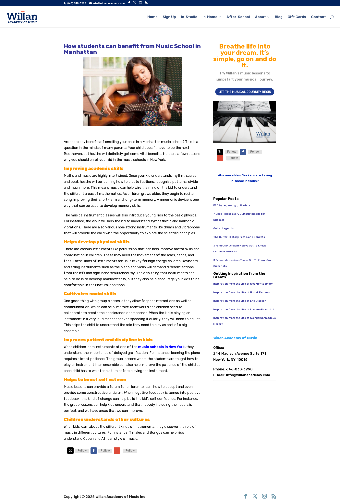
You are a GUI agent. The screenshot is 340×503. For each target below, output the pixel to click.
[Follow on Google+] (117, 450)
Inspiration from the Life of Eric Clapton (239, 300)
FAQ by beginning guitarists (231, 205)
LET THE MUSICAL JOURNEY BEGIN (244, 92)
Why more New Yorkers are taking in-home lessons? (244, 178)
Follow (82, 450)
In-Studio (189, 17)
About (260, 17)
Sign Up (169, 17)
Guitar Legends (223, 228)
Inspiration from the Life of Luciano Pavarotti (243, 309)
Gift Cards (297, 17)
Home (152, 17)
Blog (279, 17)
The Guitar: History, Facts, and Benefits (239, 236)
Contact (318, 17)
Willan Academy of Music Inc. (120, 497)
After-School (238, 17)
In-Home (209, 17)
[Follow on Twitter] (70, 450)
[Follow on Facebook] (94, 450)
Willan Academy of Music (235, 338)
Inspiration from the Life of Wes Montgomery (243, 283)
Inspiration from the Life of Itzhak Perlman (241, 292)
